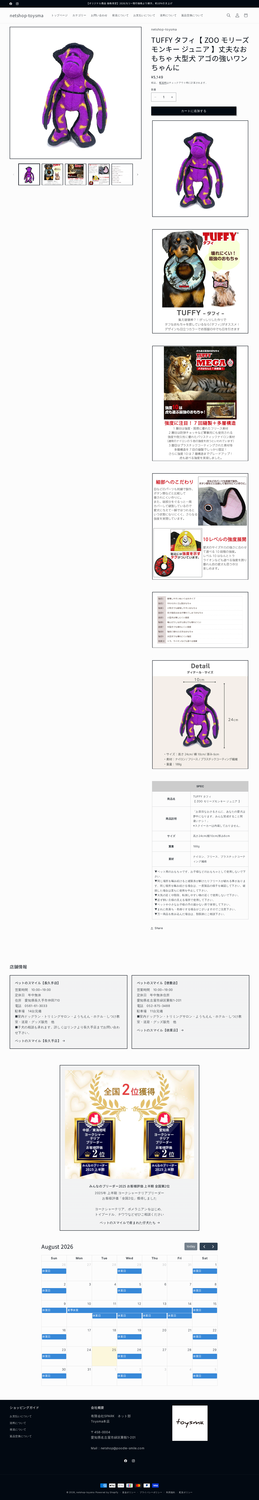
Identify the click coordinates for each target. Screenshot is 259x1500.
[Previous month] (204, 1246)
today (191, 1246)
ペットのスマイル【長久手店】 (38, 1041)
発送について (18, 1429)
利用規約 (170, 1492)
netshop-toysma (85, 1492)
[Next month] (213, 1246)
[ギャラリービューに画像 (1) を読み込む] (29, 174)
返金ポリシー (129, 1492)
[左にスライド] (13, 174)
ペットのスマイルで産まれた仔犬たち (128, 1223)
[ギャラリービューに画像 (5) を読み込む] (122, 174)
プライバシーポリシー (151, 1492)
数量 (153, 89)
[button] (228, 15)
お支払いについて (21, 1416)
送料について (18, 1423)
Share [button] (159, 928)
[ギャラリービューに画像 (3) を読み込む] (75, 174)
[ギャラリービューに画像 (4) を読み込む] (99, 174)
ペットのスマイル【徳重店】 (158, 1030)
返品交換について (21, 1436)
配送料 (162, 82)
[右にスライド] (137, 174)
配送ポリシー (186, 1492)
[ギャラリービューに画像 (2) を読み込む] (52, 174)
